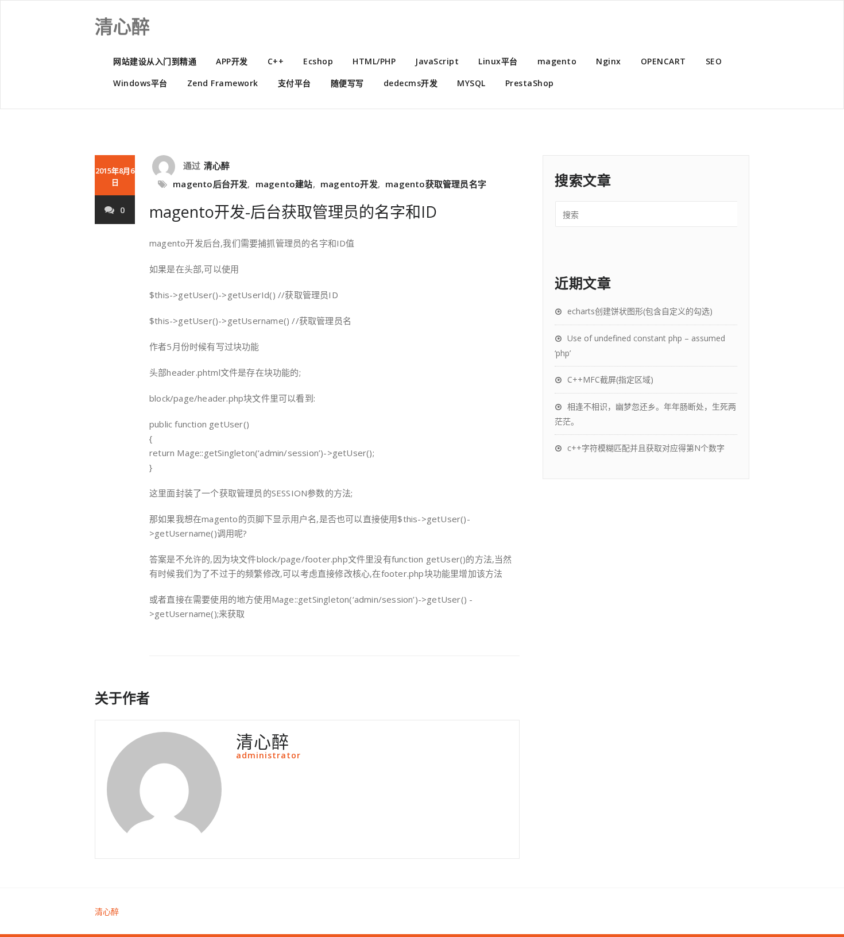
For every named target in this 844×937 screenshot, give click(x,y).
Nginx (608, 61)
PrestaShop (529, 83)
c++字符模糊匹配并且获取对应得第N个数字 (646, 447)
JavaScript (437, 61)
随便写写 (347, 83)
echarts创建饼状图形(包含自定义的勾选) (640, 311)
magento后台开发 (210, 184)
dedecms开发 (411, 83)
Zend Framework (222, 83)
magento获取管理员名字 (435, 184)
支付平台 (294, 83)
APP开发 (232, 61)
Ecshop (318, 61)
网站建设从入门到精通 (154, 61)
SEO (714, 61)
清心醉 (217, 165)
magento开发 (349, 184)
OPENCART (663, 61)
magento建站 (284, 184)
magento (557, 61)
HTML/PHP (374, 61)
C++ (276, 61)
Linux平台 (498, 61)
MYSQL (471, 83)
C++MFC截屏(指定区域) (610, 379)
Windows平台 (140, 83)
